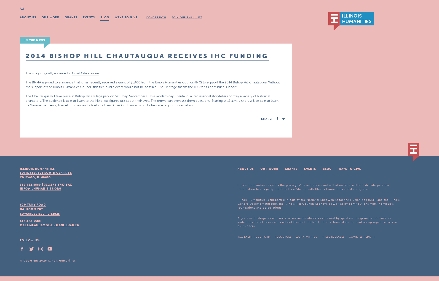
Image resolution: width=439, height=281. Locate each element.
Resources (283, 236)
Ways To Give (126, 17)
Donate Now (156, 17)
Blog (104, 17)
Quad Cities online (85, 73)
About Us (28, 17)
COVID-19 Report (362, 236)
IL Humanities (351, 21)
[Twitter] (33, 250)
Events (89, 17)
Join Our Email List (187, 17)
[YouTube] (52, 250)
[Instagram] (42, 250)
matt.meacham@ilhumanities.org (49, 225)
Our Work (50, 17)
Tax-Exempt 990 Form (254, 236)
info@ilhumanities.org (40, 188)
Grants (71, 17)
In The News (34, 40)
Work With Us (306, 236)
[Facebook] (24, 250)
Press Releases (333, 236)
